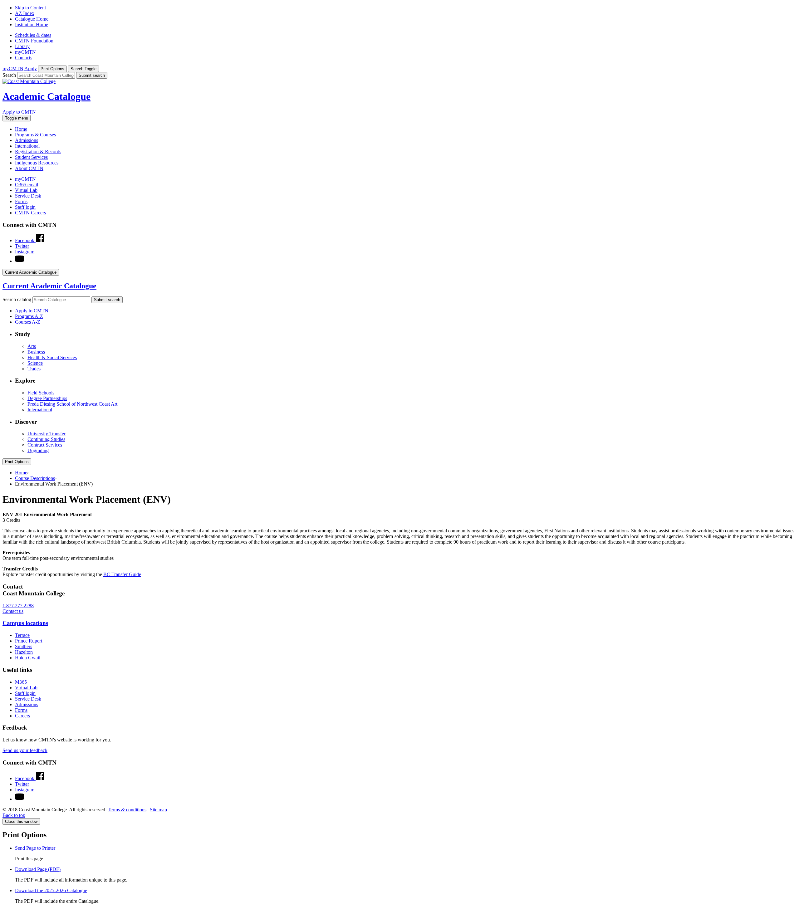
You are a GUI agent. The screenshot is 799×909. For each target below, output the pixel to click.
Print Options (17, 461)
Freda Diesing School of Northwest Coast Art (72, 404)
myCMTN (25, 52)
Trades (34, 368)
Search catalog (16, 299)
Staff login (25, 207)
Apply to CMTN (19, 112)
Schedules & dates (33, 35)
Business (36, 351)
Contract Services (44, 444)
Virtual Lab (26, 190)
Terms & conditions (127, 809)
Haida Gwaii (27, 657)
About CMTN (29, 168)
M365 (21, 682)
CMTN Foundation (34, 40)
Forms (21, 201)
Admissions (26, 140)
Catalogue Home (31, 19)
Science (35, 363)
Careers (22, 715)
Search (9, 75)
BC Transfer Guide (122, 574)
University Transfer (46, 433)
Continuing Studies (46, 439)
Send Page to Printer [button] (35, 848)
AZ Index (24, 13)
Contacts (23, 57)
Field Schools (40, 392)
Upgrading (38, 450)
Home (21, 129)
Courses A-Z (27, 322)
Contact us (12, 611)
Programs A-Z (29, 316)
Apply (30, 68)
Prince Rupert (28, 640)
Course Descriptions (35, 478)
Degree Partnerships (47, 398)
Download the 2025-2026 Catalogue (51, 890)
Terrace (22, 635)
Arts (31, 346)
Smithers (23, 646)
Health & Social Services (52, 357)
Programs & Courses (35, 134)
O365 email (26, 184)
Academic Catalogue (46, 96)
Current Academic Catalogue (49, 286)
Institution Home (31, 24)
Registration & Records (38, 151)
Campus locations (25, 623)
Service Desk (28, 195)
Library (22, 46)
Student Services (31, 157)
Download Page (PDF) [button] (38, 869)
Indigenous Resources (36, 162)
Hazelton (24, 652)
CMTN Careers (30, 212)
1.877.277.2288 (18, 605)
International (27, 146)
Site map (158, 809)
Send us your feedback (24, 750)
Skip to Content (30, 7)
